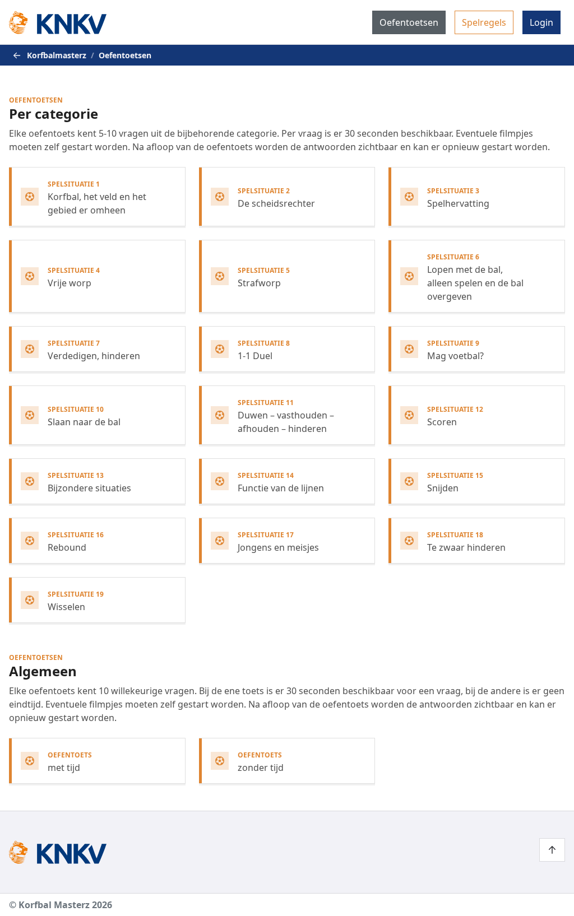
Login (541, 22)
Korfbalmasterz (56, 55)
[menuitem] (409, 22)
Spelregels (484, 22)
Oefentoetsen (408, 22)
